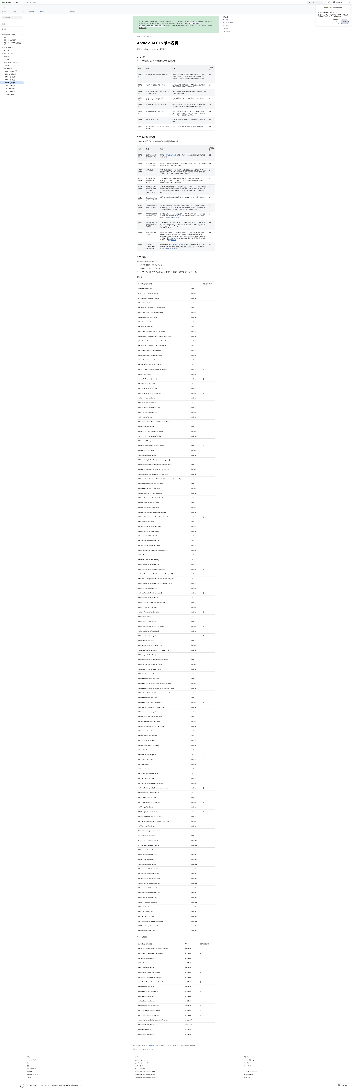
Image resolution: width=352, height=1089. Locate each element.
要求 (28, 1063)
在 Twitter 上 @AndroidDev (143, 1063)
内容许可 (151, 1046)
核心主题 (32, 12)
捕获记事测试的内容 (174, 217)
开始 (344, 22)
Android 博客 (139, 1066)
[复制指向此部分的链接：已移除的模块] (150, 937)
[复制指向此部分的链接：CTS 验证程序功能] (157, 137)
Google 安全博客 (140, 1069)
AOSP (138, 36)
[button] (11, 29)
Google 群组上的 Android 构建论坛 (145, 1074)
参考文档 (72, 12)
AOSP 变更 (142, 28)
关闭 (335, 22)
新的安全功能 (179, 244)
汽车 (63, 12)
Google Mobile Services (250, 1072)
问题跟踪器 (247, 1077)
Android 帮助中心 (249, 1060)
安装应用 (173, 240)
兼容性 (42, 12)
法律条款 (43, 1085)
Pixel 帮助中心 (248, 1063)
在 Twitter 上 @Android (141, 1060)
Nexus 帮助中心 (248, 1066)
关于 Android (31, 1085)
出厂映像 (29, 1072)
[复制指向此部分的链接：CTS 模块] (148, 257)
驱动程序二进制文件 (32, 1074)
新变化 (4, 12)
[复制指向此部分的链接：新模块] (144, 277)
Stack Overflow (248, 1074)
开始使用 (13, 12)
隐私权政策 (55, 1085)
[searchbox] (12, 17)
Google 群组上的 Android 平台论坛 (145, 1072)
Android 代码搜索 (31, 2)
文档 (17, 2)
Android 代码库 (31, 1060)
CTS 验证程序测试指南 (171, 155)
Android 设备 (53, 12)
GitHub (29, 1077)
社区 (37, 1085)
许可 (49, 1085)
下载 (28, 1066)
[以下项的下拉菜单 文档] (20, 2)
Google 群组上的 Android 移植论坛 (145, 1077)
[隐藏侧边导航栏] (22, 1086)
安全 (23, 12)
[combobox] (316, 2)
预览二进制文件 (31, 1069)
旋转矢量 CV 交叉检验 (170, 248)
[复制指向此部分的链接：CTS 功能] (148, 57)
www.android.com (249, 1069)
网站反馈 (63, 1085)
